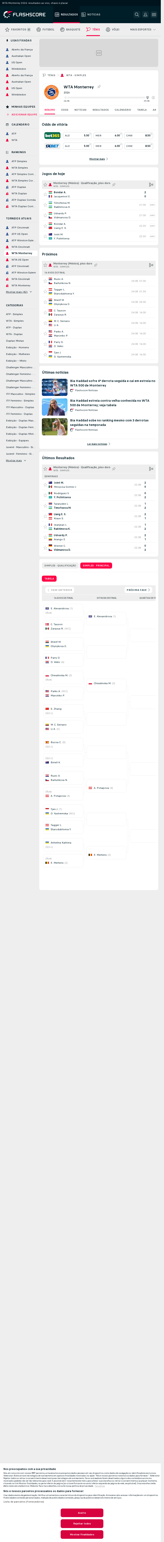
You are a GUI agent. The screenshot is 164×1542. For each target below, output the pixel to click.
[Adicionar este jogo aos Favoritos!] (45, 194)
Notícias (80, 109)
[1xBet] (52, 146)
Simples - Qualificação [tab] (60, 565)
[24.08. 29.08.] (109, 97)
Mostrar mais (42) (17, 291)
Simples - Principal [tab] (96, 565)
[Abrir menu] (154, 14)
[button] (153, 97)
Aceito (82, 1512)
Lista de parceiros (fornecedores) (23, 1501)
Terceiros (100, 1486)
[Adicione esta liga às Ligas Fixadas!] (98, 86)
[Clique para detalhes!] (99, 194)
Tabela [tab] (49, 578)
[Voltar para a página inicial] (27, 14)
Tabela (142, 109)
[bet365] (52, 135)
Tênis (51, 75)
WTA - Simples (76, 75)
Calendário (123, 109)
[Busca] (136, 14)
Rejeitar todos (82, 1523)
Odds (64, 109)
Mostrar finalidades (82, 1534)
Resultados (100, 109)
